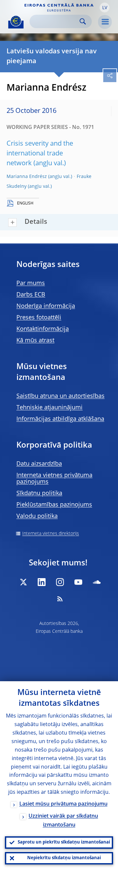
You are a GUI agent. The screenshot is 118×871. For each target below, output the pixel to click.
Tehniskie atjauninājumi (49, 408)
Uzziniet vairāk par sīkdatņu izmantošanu (63, 821)
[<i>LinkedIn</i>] (41, 582)
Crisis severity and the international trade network (40, 154)
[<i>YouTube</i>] (78, 582)
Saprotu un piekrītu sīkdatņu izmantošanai (64, 842)
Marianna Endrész (27, 176)
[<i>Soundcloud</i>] (97, 582)
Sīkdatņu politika (39, 493)
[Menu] (105, 22)
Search (82, 21)
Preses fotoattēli (38, 318)
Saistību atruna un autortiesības (60, 396)
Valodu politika (37, 516)
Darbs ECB (30, 295)
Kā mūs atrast (35, 341)
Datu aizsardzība (39, 464)
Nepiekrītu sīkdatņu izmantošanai (64, 858)
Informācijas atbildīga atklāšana (60, 419)
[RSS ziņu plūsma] (60, 599)
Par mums (30, 283)
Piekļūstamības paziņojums (54, 505)
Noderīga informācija (45, 306)
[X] (23, 582)
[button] (104, 7)
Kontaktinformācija (42, 329)
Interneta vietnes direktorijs (50, 533)
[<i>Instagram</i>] (60, 582)
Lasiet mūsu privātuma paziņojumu (63, 804)
